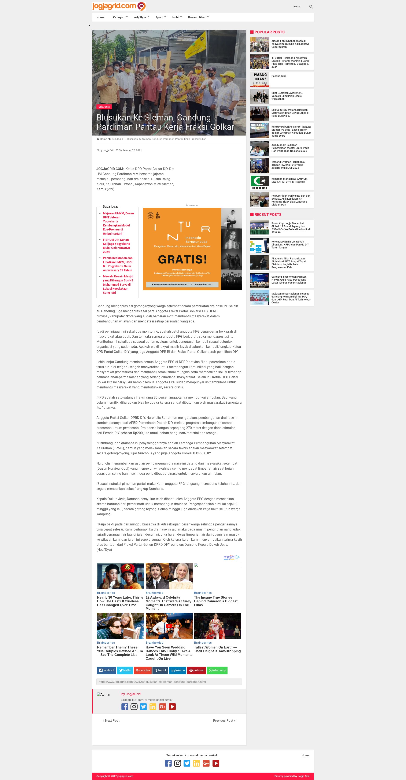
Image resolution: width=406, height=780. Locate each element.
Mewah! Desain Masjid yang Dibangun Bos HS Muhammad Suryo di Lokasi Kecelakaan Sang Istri (118, 284)
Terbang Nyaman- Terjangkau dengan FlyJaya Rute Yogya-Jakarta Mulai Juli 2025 (288, 164)
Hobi (175, 17)
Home (297, 6)
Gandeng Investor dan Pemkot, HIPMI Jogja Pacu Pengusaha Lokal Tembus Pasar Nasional (289, 279)
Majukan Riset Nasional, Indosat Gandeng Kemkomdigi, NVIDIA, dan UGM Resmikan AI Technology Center (291, 298)
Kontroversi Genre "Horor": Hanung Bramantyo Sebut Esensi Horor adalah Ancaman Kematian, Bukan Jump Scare (291, 131)
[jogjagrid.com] (125, 6)
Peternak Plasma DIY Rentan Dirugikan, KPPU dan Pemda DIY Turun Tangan (290, 244)
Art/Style (140, 17)
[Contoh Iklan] (192, 289)
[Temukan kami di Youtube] (172, 706)
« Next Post (111, 720)
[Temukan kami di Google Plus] (162, 707)
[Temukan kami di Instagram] (134, 706)
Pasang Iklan (197, 17)
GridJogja (104, 106)
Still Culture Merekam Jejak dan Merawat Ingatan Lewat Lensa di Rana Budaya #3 (290, 112)
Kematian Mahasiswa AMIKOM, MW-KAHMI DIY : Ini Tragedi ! (290, 180)
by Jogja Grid (302, 776)
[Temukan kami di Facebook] (124, 706)
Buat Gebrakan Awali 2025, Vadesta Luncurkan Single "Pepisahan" (287, 96)
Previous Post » (224, 720)
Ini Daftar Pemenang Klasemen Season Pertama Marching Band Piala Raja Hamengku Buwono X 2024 (290, 62)
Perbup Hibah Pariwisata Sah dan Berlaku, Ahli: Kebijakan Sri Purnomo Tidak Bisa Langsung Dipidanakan (291, 200)
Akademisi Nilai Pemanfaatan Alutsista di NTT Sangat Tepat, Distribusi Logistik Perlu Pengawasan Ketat (289, 263)
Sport (159, 17)
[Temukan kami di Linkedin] (152, 706)
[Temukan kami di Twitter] (143, 706)
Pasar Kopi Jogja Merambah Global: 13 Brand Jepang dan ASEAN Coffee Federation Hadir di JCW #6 (291, 228)
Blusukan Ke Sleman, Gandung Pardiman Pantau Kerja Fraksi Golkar (165, 122)
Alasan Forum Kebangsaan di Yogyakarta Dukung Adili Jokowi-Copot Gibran (291, 44)
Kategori (119, 17)
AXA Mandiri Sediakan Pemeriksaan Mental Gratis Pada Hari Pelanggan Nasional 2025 (290, 148)
